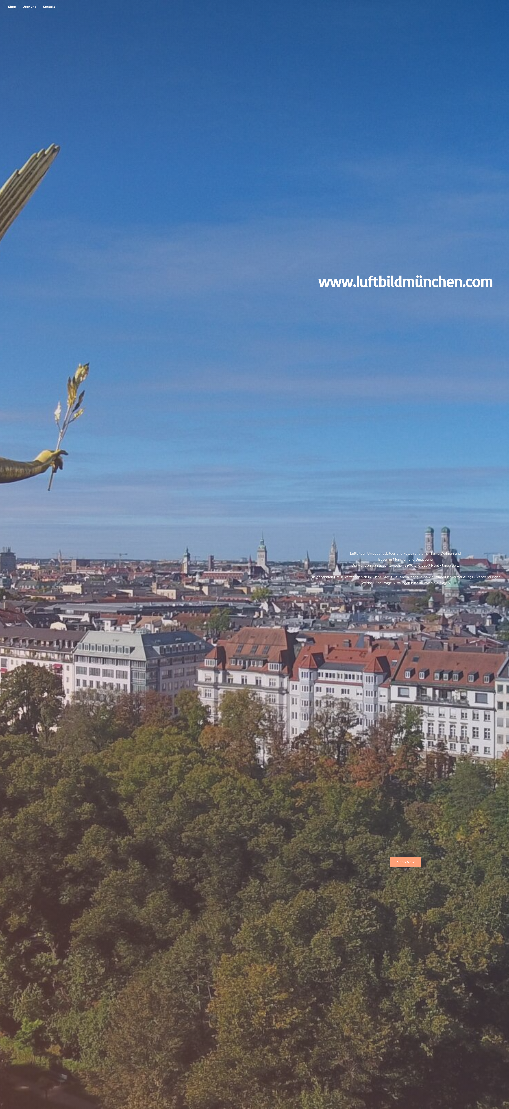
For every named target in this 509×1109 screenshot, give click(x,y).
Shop (12, 7)
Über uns (29, 7)
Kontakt (49, 7)
